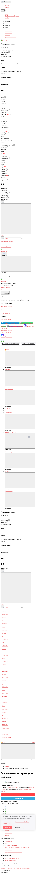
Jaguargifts (4, 127)
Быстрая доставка (6, 50)
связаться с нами (13, 787)
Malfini (2, 136)
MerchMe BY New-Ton (7, 145)
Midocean (3, 147)
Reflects (3, 160)
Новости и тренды (10, 452)
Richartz (3, 162)
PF (1, 154)
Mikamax (3, 149)
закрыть (5, 292)
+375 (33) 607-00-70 (6, 337)
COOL (2, 112)
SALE (6, 410)
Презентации (8, 491)
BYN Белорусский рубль (12, 16)
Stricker (3, 173)
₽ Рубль (7, 18)
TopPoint (3, 175)
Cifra (2, 108)
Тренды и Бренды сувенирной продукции (17, 847)
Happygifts (4, 188)
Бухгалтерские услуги (11, 860)
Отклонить (18, 827)
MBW (2, 143)
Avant (2, 103)
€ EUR (3, 10)
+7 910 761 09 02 (16, 868)
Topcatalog (4, 195)
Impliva (3, 123)
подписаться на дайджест (18, 794)
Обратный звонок (6, 247)
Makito (3, 134)
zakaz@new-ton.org (6, 330)
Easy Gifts (3, 114)
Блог (6, 843)
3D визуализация (6, 56)
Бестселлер (4, 52)
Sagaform (3, 169)
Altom (2, 97)
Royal (2, 167)
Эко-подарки (8, 412)
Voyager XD (4, 180)
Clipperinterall (4, 110)
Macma (3, 132)
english (7, 7)
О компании (8, 31)
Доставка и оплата (10, 37)
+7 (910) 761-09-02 (6, 332)
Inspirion (3, 125)
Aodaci (3, 99)
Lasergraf (3, 190)
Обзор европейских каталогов (13, 852)
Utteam (3, 178)
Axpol (2, 106)
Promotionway (5, 158)
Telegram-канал (17, 798)
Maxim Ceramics (5, 141)
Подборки (7, 471)
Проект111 (4, 197)
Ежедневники (9, 389)
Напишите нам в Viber (16, 326)
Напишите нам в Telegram (11, 323)
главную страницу (25, 789)
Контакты (7, 35)
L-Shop (3, 130)
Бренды (7, 835)
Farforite (3, 121)
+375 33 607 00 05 (26, 868)
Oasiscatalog (4, 193)
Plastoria (3, 156)
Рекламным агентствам (10, 344)
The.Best (3, 48)
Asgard (3, 101)
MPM (2, 151)
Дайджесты (8, 841)
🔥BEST (7, 350)
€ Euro (6, 14)
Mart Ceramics (5, 138)
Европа (3, 73)
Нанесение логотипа (11, 845)
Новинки (7, 369)
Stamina (3, 171)
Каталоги (7, 408)
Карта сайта (8, 833)
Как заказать (8, 33)
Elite (2, 117)
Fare (2, 119)
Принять (7, 827)
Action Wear (4, 95)
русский (7, 2)
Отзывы (7, 830)
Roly (2, 164)
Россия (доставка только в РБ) (10, 71)
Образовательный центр (12, 858)
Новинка (3, 54)
